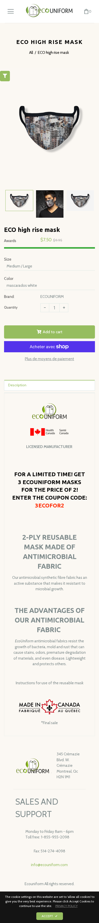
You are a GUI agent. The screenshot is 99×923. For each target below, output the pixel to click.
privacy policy (66, 906)
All (31, 52)
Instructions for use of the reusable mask (50, 683)
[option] (49, 128)
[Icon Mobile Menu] (11, 11)
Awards (10, 240)
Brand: (9, 296)
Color (8, 278)
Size (7, 259)
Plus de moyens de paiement (49, 359)
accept (50, 916)
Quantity (11, 307)
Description (17, 385)
